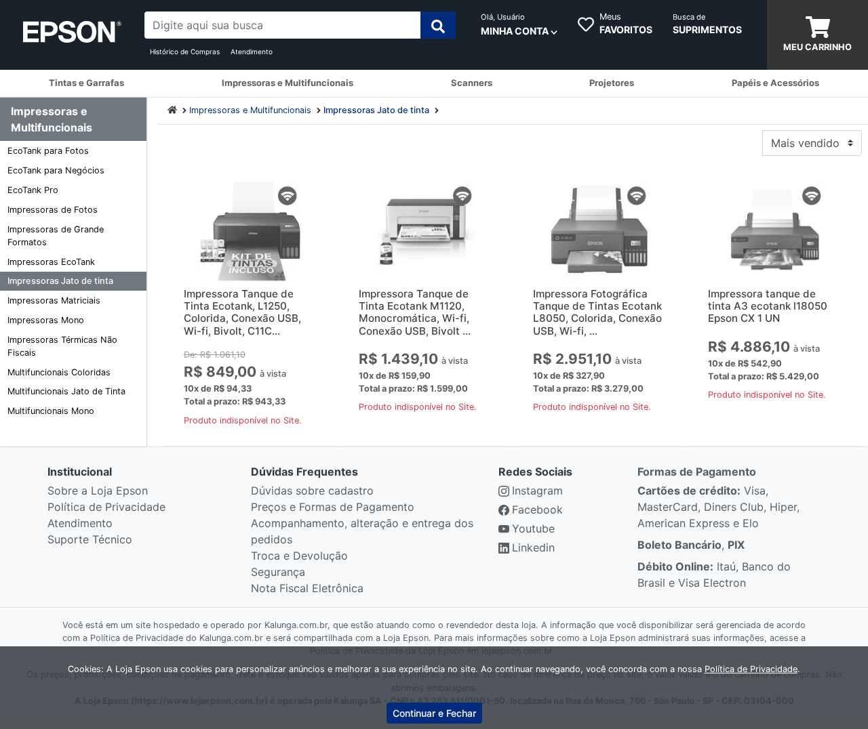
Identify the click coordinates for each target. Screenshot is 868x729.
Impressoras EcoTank (51, 262)
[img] (438, 25)
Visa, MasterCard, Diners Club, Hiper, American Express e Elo (718, 507)
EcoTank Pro (32, 190)
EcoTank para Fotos (48, 151)
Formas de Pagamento (696, 471)
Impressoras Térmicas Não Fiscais (62, 346)
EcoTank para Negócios (55, 170)
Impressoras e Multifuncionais (250, 110)
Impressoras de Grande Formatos (55, 235)
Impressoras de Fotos (52, 210)
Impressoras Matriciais (53, 300)
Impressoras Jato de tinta (60, 281)
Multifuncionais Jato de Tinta (66, 391)
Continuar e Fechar (434, 713)
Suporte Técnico (89, 539)
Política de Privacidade (106, 507)
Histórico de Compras (185, 51)
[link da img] (72, 35)
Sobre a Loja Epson (97, 490)
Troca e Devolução (299, 555)
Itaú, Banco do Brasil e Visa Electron (714, 574)
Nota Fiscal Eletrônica (307, 588)
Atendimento (252, 51)
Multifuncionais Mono (50, 411)
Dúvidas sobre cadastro (312, 490)
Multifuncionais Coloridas (59, 372)
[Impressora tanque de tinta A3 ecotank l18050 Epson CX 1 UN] (774, 232)
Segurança (278, 572)
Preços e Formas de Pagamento (332, 507)
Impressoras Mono (45, 320)
